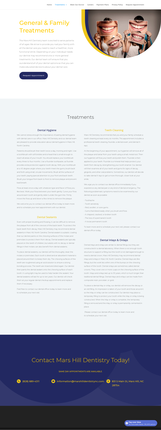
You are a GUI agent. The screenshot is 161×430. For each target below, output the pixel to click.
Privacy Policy (117, 5)
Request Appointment (135, 5)
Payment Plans (103, 5)
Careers (90, 5)
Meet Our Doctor (77, 5)
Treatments (60, 5)
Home (49, 5)
